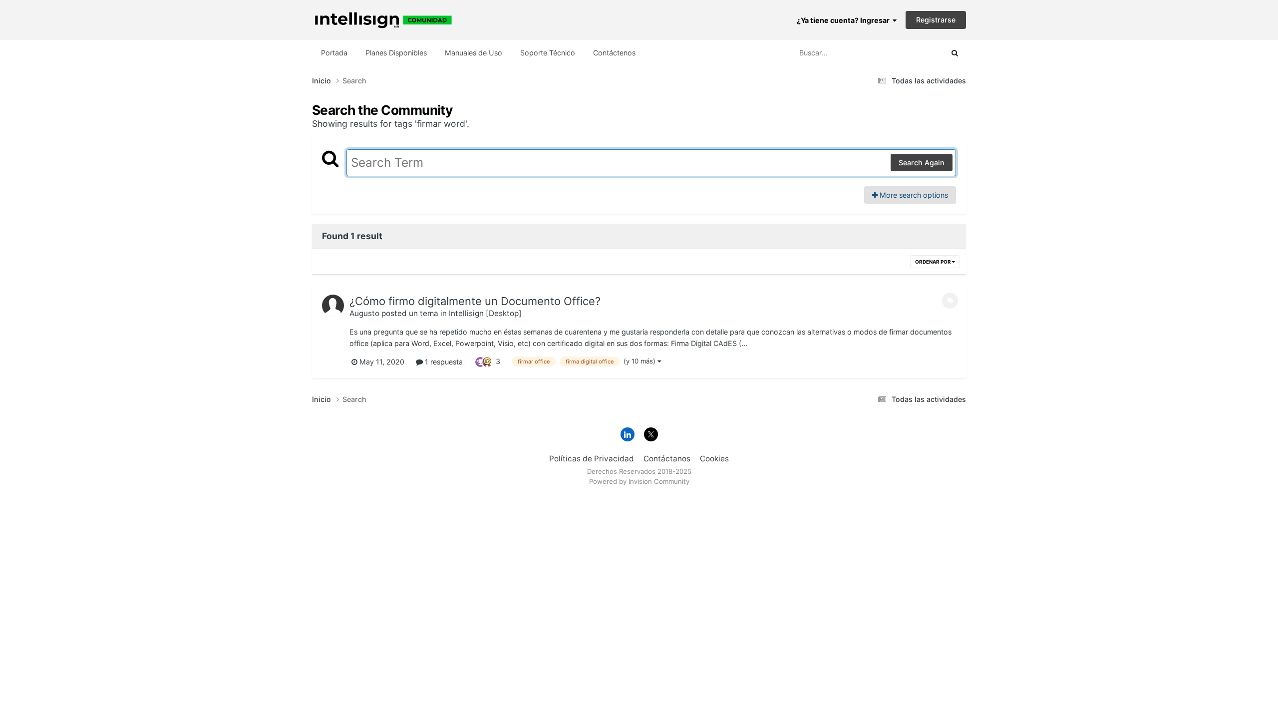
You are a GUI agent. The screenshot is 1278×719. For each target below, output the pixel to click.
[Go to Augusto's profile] (333, 306)
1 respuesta (443, 362)
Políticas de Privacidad (591, 458)
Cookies (714, 458)
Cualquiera (912, 52)
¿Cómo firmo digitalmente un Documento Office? (475, 301)
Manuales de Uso (473, 52)
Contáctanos (666, 458)
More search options (913, 195)
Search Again (922, 162)
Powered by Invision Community (639, 481)
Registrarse (936, 19)
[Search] (955, 53)
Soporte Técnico (547, 52)
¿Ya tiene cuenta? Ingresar (845, 20)
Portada (334, 52)
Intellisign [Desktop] (485, 313)
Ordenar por (933, 262)
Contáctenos (614, 52)
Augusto (364, 313)
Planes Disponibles (396, 52)
